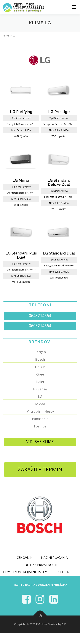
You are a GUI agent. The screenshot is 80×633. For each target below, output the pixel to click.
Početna (7, 35)
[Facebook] (26, 599)
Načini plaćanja (54, 557)
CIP (64, 624)
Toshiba (40, 426)
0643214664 (40, 315)
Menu (74, 7)
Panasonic (40, 418)
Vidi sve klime (40, 441)
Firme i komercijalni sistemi (25, 572)
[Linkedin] (53, 599)
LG (40, 396)
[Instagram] (40, 599)
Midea (40, 404)
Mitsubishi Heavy (40, 411)
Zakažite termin (40, 469)
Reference (65, 572)
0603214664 (40, 325)
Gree (40, 374)
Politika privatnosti (40, 565)
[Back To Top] (40, 615)
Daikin (40, 367)
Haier (40, 381)
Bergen (40, 352)
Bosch (40, 359)
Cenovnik (24, 557)
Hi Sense (40, 389)
